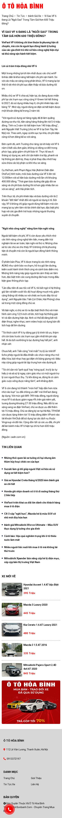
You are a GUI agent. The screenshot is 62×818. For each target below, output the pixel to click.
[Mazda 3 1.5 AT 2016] (12, 650)
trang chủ (7, 16)
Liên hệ (35, 784)
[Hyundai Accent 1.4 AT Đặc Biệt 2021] (12, 589)
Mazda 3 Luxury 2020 (35, 604)
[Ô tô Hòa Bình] (28, 5)
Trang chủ (9, 778)
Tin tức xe (9, 784)
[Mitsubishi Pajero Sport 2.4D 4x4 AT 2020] (12, 670)
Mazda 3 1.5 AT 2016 (35, 645)
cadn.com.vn (17, 437)
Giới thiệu (36, 778)
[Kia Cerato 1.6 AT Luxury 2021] (12, 630)
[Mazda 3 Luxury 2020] (12, 609)
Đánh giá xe (34, 16)
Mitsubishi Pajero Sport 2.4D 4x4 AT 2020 (39, 667)
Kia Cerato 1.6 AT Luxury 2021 (40, 624)
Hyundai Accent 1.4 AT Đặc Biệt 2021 (41, 586)
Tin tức (21, 16)
